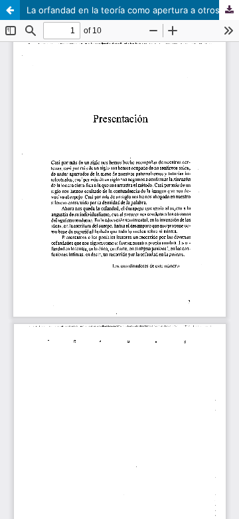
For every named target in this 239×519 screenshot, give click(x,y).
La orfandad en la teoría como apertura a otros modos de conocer (133, 10)
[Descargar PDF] (229, 10)
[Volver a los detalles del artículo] (10, 10)
